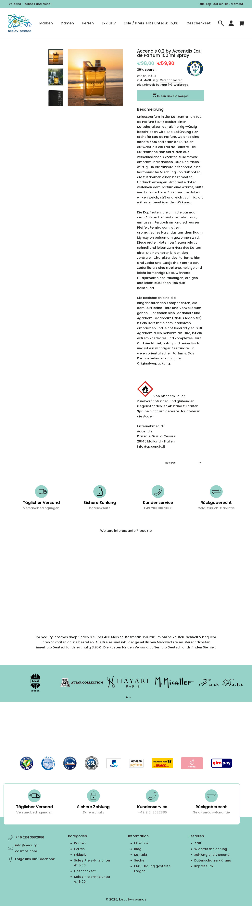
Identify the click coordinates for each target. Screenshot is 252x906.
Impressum (203, 866)
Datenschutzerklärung (212, 860)
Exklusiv (109, 23)
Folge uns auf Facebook (35, 859)
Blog (138, 849)
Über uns (141, 843)
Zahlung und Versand (212, 854)
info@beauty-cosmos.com (27, 848)
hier (212, 647)
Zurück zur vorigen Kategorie (128, 716)
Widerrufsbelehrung (210, 849)
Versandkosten (171, 80)
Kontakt (140, 854)
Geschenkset (198, 23)
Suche (139, 860)
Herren (88, 23)
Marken (46, 23)
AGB (197, 843)
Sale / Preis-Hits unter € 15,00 (150, 23)
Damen (67, 23)
